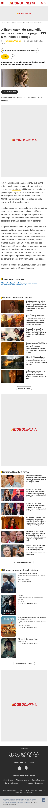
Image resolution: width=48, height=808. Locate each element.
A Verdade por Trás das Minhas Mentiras (32, 617)
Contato (20, 790)
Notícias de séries (17, 22)
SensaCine (36, 780)
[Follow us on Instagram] (24, 754)
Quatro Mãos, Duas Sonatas (27, 573)
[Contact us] (36, 754)
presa (10, 196)
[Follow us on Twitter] (18, 754)
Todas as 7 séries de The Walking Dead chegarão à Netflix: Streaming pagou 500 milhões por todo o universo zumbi (36, 332)
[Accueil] (22, 3)
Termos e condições (31, 790)
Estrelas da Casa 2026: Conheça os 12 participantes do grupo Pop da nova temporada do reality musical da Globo (36, 507)
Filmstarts (19, 780)
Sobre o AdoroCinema (9, 790)
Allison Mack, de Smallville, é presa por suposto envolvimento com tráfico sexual (19, 284)
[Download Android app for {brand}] (27, 768)
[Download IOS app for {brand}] (20, 768)
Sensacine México (32, 783)
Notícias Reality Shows (24, 562)
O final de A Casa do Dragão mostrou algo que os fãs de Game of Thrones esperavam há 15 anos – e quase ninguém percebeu (36, 360)
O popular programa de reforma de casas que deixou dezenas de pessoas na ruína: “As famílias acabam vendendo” (36, 479)
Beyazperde (9, 783)
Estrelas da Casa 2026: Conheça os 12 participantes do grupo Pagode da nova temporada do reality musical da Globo (36, 493)
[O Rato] (8, 605)
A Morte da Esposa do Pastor (28, 639)
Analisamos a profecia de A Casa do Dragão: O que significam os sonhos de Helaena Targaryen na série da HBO (36, 374)
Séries (8, 22)
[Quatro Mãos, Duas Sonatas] (8, 583)
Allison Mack (6, 186)
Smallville (16, 189)
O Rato (20, 595)
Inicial (3, 22)
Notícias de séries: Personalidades (32, 22)
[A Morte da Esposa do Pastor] (8, 648)
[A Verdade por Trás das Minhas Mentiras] (8, 626)
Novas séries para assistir (24, 663)
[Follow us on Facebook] (12, 754)
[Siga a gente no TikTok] (30, 754)
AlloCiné (6, 780)
